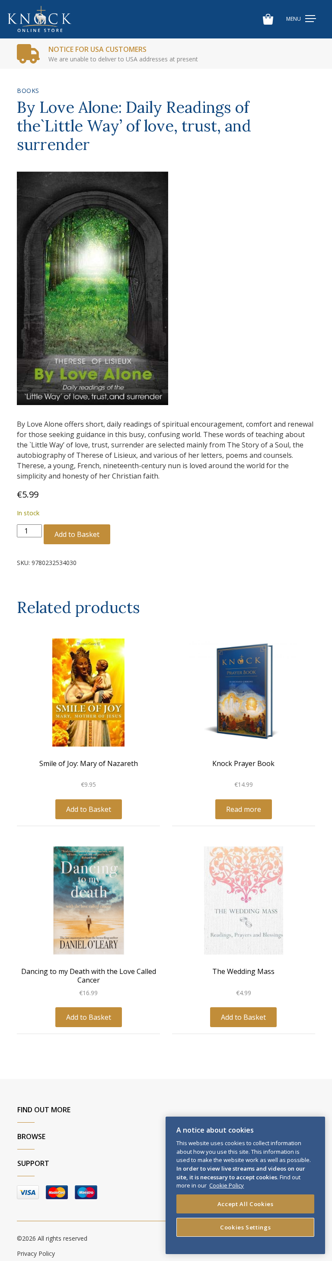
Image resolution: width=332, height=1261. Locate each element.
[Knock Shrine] (39, 19)
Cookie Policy (226, 1185)
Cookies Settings (245, 1227)
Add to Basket (76, 534)
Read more (243, 809)
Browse (31, 1136)
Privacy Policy (36, 1253)
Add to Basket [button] (88, 809)
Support (33, 1163)
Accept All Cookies (245, 1204)
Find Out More (43, 1109)
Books (28, 90)
